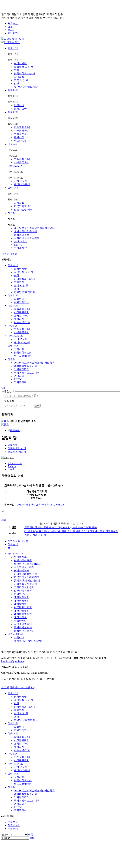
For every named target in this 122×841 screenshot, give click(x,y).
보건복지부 (20, 557)
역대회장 (19, 76)
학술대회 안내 (22, 127)
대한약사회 (20, 604)
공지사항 (19, 203)
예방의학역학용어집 (25, 231)
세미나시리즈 (15, 165)
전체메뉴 (12, 253)
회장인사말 (20, 63)
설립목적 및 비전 (23, 66)
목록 (3, 520)
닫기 (3, 388)
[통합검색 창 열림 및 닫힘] (12, 39)
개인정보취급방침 (18, 541)
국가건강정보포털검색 (26, 238)
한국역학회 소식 (23, 206)
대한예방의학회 (23, 614)
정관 (16, 83)
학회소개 (13, 48)
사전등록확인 (21, 130)
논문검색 (13, 828)
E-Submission (15, 463)
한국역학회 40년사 (24, 73)
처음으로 (13, 23)
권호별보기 (14, 825)
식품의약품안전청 (24, 567)
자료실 (11, 213)
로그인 (11, 29)
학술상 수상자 (22, 140)
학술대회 (13, 112)
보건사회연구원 (23, 560)
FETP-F (18, 244)
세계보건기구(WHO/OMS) (28, 640)
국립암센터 (20, 620)
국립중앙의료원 (23, 624)
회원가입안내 (21, 108)
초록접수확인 (21, 134)
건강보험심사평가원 (25, 584)
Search (11, 469)
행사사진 (19, 137)
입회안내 (19, 105)
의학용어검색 (21, 234)
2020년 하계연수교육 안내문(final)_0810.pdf (41, 504)
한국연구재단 (21, 594)
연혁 (16, 70)
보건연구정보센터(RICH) (28, 563)
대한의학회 (20, 617)
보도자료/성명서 (23, 209)
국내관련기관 (15, 553)
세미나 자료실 (22, 184)
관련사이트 (20, 241)
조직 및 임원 (21, 80)
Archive (12, 466)
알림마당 (13, 187)
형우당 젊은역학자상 (25, 87)
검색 (3, 253)
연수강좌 (13, 144)
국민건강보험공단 (24, 587)
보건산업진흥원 (23, 590)
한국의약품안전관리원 (26, 577)
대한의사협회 (21, 600)
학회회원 (13, 90)
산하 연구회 (20, 181)
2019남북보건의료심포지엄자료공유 (34, 228)
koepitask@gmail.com (12, 661)
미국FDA (19, 637)
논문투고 (13, 822)
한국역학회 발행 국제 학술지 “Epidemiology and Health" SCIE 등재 (60, 527)
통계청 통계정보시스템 (27, 580)
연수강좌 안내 (22, 159)
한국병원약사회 (23, 607)
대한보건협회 (21, 597)
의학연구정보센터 (24, 630)
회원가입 (13, 33)
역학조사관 (20, 247)
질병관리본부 (21, 570)
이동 (30, 834)
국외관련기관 (15, 634)
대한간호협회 (21, 610)
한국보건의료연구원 (25, 573)
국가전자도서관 (23, 627)
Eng (10, 26)
